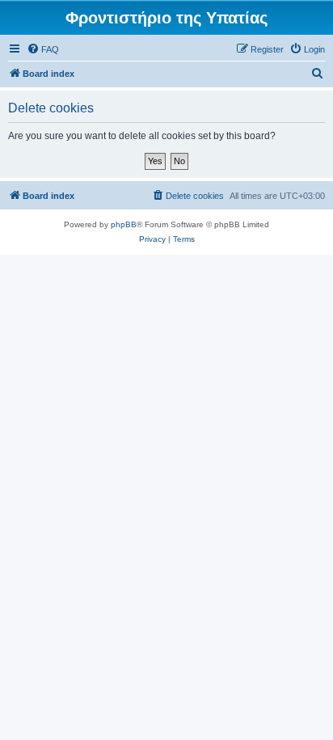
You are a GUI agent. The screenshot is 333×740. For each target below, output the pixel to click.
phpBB (124, 224)
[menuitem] (43, 49)
